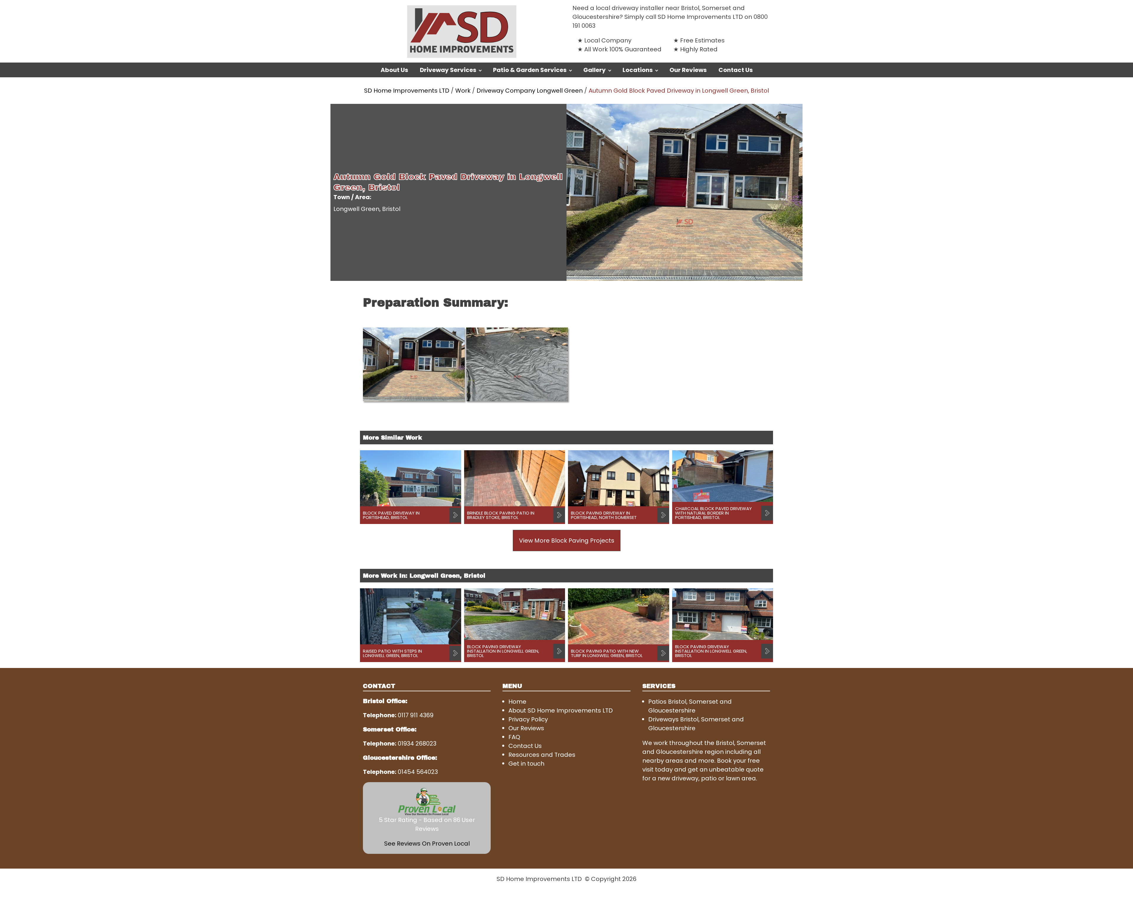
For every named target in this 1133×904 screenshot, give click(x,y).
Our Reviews (688, 70)
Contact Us (735, 70)
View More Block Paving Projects (566, 540)
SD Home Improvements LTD (406, 90)
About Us (394, 70)
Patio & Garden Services (529, 70)
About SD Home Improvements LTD (560, 710)
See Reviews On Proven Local (427, 843)
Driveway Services (448, 70)
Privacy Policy (528, 719)
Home (517, 701)
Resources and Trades (541, 755)
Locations (638, 70)
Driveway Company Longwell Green (530, 90)
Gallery (594, 70)
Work (463, 90)
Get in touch (526, 763)
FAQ (514, 737)
